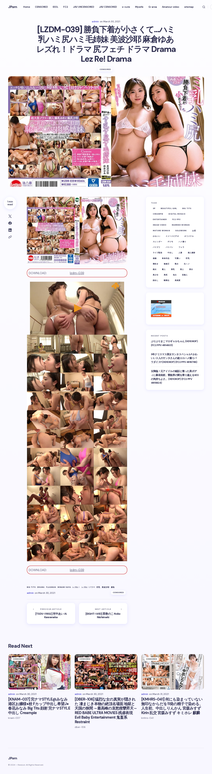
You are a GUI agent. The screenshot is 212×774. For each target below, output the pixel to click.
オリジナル (189, 236)
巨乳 (98, 587)
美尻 (166, 275)
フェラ (181, 247)
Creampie (158, 214)
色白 (175, 275)
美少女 (155, 275)
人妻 (180, 253)
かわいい (156, 236)
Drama (41, 587)
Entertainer (160, 219)
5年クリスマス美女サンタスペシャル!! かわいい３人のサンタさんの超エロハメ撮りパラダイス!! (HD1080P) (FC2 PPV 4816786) (174, 358)
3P (154, 208)
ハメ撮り (182, 241)
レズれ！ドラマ (88, 587)
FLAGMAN (51, 587)
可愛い (177, 258)
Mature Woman (161, 230)
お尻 (194, 230)
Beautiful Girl (169, 208)
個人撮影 (191, 253)
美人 (182, 269)
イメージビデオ (172, 236)
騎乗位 (166, 280)
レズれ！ (76, 587)
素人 (164, 269)
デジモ (170, 241)
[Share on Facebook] (10, 223)
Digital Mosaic (177, 214)
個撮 (155, 258)
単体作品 (165, 258)
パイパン (169, 247)
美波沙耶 (105, 587)
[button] (204, 7)
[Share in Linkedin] (10, 230)
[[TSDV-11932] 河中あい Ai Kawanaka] (51, 613)
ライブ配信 (157, 253)
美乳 (173, 269)
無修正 (166, 264)
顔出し (155, 280)
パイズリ (156, 247)
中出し (170, 253)
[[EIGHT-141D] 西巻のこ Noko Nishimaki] (103, 613)
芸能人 (185, 275)
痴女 (155, 269)
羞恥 (113, 587)
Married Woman (181, 225)
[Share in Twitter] (10, 216)
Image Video (159, 225)
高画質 (177, 280)
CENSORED (105, 69)
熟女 (177, 264)
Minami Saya (64, 587)
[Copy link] (10, 237)
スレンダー (157, 241)
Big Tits (31, 587)
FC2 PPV (176, 219)
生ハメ (187, 264)
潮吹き (155, 264)
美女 (191, 269)
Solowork (181, 230)
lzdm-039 (77, 273)
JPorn (12, 7)
